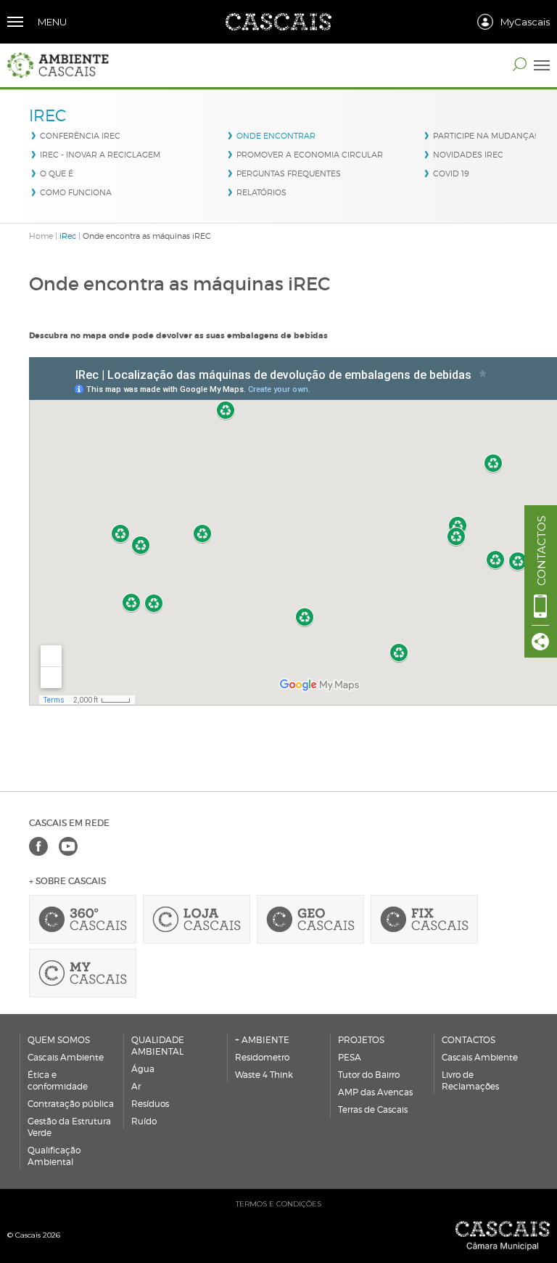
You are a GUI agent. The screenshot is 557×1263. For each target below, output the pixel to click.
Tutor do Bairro (369, 1074)
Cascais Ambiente (66, 1057)
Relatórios (261, 192)
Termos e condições (278, 1204)
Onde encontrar (275, 136)
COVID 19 (451, 173)
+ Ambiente (262, 1039)
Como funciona (76, 192)
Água (142, 1068)
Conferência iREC (80, 136)
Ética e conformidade (58, 1080)
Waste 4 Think (264, 1074)
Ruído (144, 1121)
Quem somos (59, 1039)
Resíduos (150, 1103)
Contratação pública (71, 1103)
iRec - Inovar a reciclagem (100, 155)
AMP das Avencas (375, 1092)
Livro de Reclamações (470, 1080)
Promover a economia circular (309, 155)
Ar (136, 1086)
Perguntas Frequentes (288, 173)
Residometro (262, 1057)
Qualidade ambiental (157, 1045)
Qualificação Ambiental (54, 1156)
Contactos (468, 1039)
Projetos (361, 1039)
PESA (349, 1057)
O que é (56, 173)
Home (41, 236)
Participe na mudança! (484, 136)
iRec (67, 236)
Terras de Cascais (373, 1109)
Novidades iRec (468, 155)
